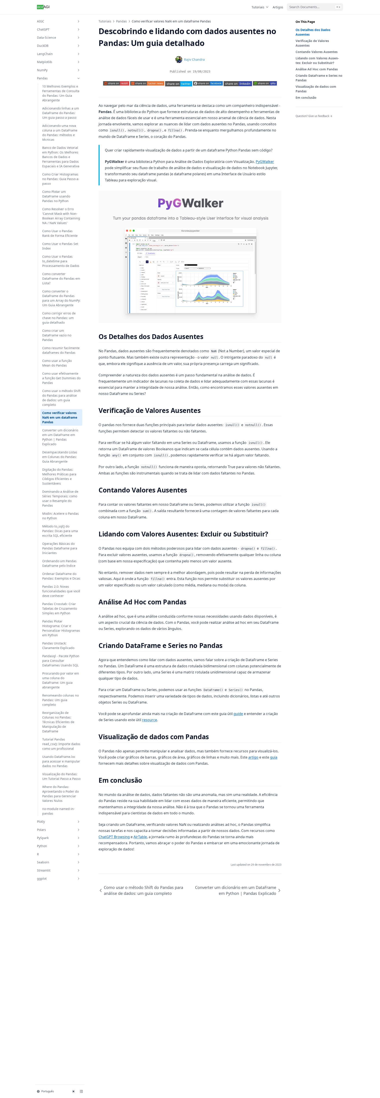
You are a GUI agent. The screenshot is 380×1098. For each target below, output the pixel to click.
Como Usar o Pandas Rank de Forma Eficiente (60, 233)
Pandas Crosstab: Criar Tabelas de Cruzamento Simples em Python (59, 608)
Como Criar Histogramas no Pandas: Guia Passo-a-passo (60, 179)
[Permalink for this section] (207, 336)
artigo (253, 757)
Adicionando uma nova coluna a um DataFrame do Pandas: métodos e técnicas (59, 133)
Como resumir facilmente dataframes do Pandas (61, 350)
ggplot (42, 878)
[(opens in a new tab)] (178, 83)
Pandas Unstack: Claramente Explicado (58, 645)
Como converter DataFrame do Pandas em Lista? (61, 278)
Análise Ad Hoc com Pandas (317, 69)
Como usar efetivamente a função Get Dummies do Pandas (61, 378)
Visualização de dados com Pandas (316, 88)
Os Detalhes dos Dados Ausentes (313, 32)
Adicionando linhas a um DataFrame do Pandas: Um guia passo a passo (60, 113)
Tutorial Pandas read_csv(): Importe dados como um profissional (61, 744)
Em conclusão (306, 97)
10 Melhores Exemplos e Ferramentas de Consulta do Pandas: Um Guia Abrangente (60, 93)
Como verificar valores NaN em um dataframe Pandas (59, 417)
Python (42, 846)
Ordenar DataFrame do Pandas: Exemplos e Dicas (61, 576)
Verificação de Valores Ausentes (312, 43)
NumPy (42, 70)
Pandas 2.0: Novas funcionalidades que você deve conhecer (61, 591)
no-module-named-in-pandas (58, 811)
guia (273, 757)
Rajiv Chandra (194, 59)
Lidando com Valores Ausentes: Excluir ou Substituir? (317, 60)
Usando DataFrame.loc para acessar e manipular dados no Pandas (61, 761)
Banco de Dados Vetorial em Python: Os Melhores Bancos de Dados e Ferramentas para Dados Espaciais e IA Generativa (60, 157)
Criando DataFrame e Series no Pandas (319, 77)
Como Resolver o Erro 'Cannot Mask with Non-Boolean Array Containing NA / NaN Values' (61, 216)
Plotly (41, 821)
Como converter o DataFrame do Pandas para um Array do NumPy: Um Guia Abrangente (61, 298)
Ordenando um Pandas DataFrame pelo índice (59, 563)
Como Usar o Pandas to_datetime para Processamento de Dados (60, 261)
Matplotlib (44, 62)
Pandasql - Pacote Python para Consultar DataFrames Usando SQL (60, 660)
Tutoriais (258, 7)
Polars (41, 830)
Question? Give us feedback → (314, 116)
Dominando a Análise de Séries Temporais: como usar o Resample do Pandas (60, 498)
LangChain (45, 54)
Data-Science (46, 37)
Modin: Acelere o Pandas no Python (60, 515)
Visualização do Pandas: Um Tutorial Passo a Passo (61, 776)
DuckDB (42, 46)
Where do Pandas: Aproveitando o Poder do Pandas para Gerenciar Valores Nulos (60, 794)
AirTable (140, 836)
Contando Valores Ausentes (317, 52)
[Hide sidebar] (81, 1091)
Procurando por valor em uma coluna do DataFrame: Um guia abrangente (60, 680)
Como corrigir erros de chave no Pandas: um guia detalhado (59, 318)
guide (238, 713)
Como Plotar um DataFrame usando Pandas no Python (56, 196)
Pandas (42, 78)
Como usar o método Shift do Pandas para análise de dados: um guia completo (61, 398)
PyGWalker (265, 161)
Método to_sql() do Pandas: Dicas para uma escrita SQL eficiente (60, 531)
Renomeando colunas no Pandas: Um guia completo (60, 700)
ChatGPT (43, 29)
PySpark (43, 838)
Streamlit (43, 870)
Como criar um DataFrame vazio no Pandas (56, 335)
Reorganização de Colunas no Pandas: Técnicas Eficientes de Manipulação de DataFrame (58, 722)
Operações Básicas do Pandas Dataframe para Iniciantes (59, 548)
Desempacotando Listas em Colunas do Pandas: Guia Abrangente (59, 456)
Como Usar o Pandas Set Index (60, 246)
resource (149, 719)
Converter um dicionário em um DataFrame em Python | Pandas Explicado (60, 437)
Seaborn (43, 862)
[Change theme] (73, 1091)
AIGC (40, 21)
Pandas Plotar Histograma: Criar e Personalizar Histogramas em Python (61, 628)
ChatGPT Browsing (114, 836)
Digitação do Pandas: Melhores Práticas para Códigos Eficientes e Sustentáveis (59, 476)
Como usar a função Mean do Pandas (57, 363)
